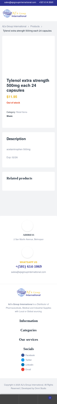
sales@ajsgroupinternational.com (20, 2)
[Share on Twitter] (18, 116)
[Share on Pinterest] (30, 116)
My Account (9, 399)
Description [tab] (16, 139)
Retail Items (21, 112)
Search (28, 399)
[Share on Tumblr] (24, 116)
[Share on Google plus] (27, 116)
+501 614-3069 (46, 2)
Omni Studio (40, 388)
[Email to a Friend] (33, 116)
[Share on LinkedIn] (21, 116)
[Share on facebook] (15, 116)
